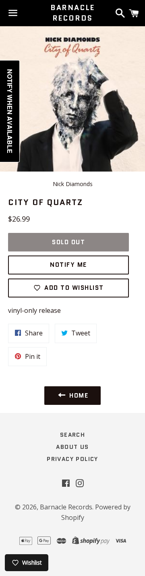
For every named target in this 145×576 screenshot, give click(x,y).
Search (72, 435)
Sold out (68, 242)
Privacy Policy (72, 459)
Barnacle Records (72, 13)
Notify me (68, 264)
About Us (72, 447)
